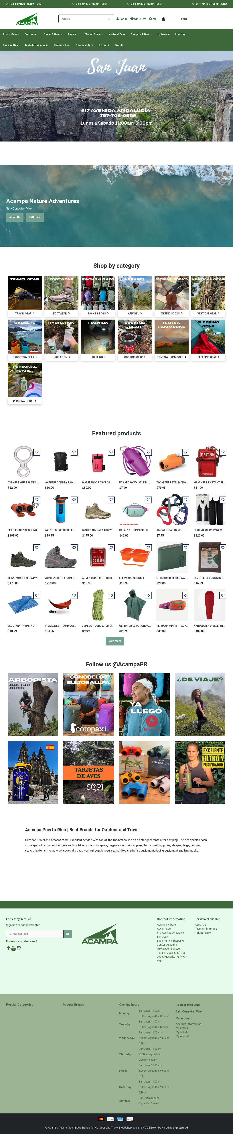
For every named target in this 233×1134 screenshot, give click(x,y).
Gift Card (35, 217)
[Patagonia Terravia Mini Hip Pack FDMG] (172, 603)
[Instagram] (19, 948)
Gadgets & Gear (141, 34)
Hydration (163, 34)
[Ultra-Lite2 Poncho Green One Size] (135, 603)
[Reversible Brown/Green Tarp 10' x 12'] (209, 555)
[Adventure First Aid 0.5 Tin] (98, 555)
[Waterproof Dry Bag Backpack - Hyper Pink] (98, 459)
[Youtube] (13, 948)
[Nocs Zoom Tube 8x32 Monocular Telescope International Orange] (172, 459)
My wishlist (182, 1036)
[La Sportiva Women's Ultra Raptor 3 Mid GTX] (60, 555)
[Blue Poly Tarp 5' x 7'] (23, 603)
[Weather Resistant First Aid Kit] (209, 459)
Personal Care (84, 45)
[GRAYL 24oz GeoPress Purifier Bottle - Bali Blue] (60, 507)
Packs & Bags (52, 34)
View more (115, 640)
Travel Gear (10, 34)
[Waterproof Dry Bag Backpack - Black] (60, 459)
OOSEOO (150, 1127)
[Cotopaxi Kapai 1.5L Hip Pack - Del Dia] (135, 507)
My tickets (182, 1032)
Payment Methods (206, 928)
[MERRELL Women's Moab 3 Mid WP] (98, 507)
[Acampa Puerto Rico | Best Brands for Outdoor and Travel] (27, 17)
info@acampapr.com (169, 948)
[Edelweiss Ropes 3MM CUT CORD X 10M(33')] (98, 603)
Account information (188, 1024)
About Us (14, 217)
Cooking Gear (11, 45)
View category (24, 291)
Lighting (180, 34)
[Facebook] (8, 948)
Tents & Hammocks (36, 45)
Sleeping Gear (62, 45)
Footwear (31, 34)
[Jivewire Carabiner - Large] (172, 507)
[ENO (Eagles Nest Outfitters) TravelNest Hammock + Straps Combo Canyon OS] (60, 603)
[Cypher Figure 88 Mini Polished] (23, 459)
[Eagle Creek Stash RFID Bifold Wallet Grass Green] (172, 555)
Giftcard (103, 45)
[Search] (110, 17)
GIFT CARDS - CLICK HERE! (26, 4)
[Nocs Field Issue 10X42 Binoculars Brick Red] (23, 507)
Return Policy (203, 932)
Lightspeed (180, 1127)
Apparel (73, 34)
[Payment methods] (116, 1119)
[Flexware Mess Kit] (135, 555)
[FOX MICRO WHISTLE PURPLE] (135, 459)
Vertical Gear (117, 34)
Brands (119, 45)
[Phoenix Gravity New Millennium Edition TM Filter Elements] (209, 507)
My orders (182, 1028)
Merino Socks (93, 34)
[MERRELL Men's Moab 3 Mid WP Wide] (23, 555)
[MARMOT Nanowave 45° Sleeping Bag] (209, 603)
